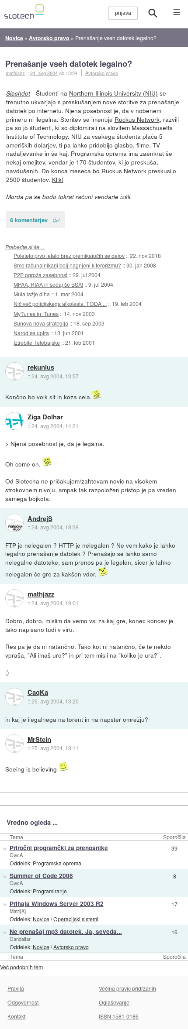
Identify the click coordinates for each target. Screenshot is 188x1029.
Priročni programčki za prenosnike (59, 848)
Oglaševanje (114, 1002)
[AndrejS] (14, 523)
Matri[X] (18, 910)
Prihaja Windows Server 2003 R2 (57, 903)
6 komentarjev (29, 220)
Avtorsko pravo (101, 72)
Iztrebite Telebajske (37, 342)
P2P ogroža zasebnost (40, 274)
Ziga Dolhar (45, 417)
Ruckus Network (137, 119)
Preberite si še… (25, 246)
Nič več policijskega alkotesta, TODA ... (60, 303)
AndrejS (40, 518)
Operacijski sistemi (75, 919)
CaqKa (38, 692)
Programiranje (50, 891)
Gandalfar (20, 938)
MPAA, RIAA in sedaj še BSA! (48, 284)
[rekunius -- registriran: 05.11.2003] (14, 371)
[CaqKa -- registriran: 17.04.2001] (14, 697)
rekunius (41, 367)
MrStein (39, 739)
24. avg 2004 (44, 72)
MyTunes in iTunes (36, 313)
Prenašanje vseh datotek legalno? (68, 63)
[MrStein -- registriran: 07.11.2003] (14, 743)
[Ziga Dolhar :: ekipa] (14, 421)
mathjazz (41, 594)
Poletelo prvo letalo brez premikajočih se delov (69, 255)
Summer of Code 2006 (41, 875)
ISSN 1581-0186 (119, 1016)
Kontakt (16, 1016)
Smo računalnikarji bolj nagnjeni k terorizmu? (67, 265)
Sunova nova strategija (41, 323)
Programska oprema (57, 863)
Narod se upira (31, 332)
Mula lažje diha (32, 294)
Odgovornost (22, 1002)
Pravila (15, 988)
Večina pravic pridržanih (127, 988)
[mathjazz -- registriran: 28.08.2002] (14, 598)
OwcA (16, 854)
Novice (41, 919)
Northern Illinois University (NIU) (113, 93)
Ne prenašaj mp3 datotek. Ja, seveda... (66, 931)
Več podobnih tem (21, 967)
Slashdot (18, 93)
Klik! (57, 179)
